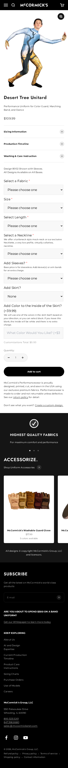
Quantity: (9, 350)
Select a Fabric (16, 181)
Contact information (34, 757)
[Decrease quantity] (8, 357)
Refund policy (11, 753)
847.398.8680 (11, 722)
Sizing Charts (11, 674)
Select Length (15, 217)
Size (7, 199)
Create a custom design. (49, 405)
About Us (9, 639)
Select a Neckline (18, 235)
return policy (20, 397)
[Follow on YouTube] (25, 737)
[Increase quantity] (22, 357)
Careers (8, 691)
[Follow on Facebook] (6, 737)
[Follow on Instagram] (16, 737)
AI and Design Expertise (12, 647)
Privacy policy (29, 753)
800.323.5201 (11, 718)
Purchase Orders (13, 679)
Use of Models (12, 685)
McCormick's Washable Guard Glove (29, 530)
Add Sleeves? (14, 263)
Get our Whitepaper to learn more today (27, 621)
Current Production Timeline (15, 657)
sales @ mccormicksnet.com (21, 725)
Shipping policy (12, 757)
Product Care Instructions (11, 666)
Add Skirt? (12, 288)
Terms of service (49, 753)
